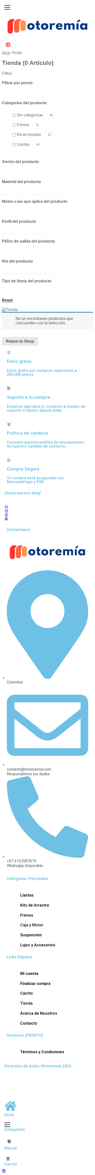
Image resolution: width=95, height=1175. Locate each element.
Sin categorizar (35, 115)
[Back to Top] (4, 1171)
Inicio (6, 53)
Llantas (28, 144)
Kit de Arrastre (34, 135)
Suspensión (31, 935)
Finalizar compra (35, 983)
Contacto (28, 1023)
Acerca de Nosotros (38, 1013)
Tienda (26, 1003)
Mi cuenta (29, 973)
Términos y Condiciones (42, 1052)
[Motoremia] (47, 25)
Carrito (26, 993)
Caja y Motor (31, 925)
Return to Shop (20, 341)
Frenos (28, 125)
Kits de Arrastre (34, 905)
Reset (7, 300)
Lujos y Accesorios (37, 945)
